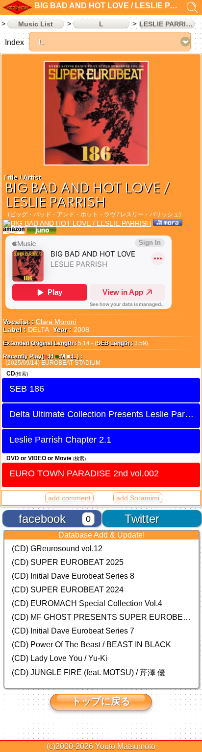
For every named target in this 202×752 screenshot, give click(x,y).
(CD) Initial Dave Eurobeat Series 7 (73, 631)
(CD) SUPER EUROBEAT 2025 (68, 562)
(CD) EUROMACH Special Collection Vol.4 (87, 603)
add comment (69, 498)
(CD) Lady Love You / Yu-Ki (59, 658)
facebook (42, 518)
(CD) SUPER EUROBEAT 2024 (68, 590)
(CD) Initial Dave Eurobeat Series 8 (73, 576)
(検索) (21, 373)
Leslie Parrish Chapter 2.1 (60, 440)
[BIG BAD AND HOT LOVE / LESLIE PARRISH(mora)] (167, 223)
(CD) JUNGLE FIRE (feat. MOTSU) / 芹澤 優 (88, 672)
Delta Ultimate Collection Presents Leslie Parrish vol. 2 (104, 414)
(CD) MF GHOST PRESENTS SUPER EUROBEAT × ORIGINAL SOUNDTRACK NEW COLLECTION (101, 617)
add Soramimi (137, 498)
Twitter (142, 518)
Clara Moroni (56, 322)
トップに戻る (101, 701)
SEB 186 (26, 389)
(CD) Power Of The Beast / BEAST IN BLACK (91, 644)
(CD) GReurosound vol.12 (57, 548)
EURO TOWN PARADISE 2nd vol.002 (84, 473)
